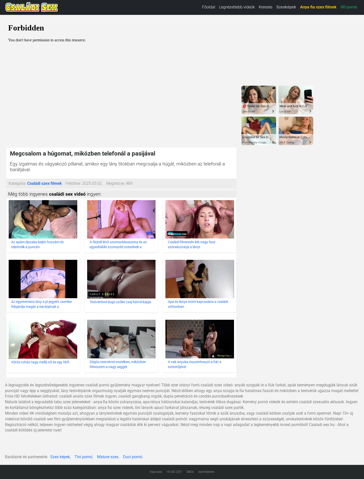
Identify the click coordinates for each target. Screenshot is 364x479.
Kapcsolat (156, 472)
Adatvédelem (206, 472)
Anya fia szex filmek (318, 7)
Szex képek (60, 456)
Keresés (265, 7)
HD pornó (348, 7)
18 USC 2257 (174, 472)
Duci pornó (132, 456)
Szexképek (286, 7)
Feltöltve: (73, 183)
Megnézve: (115, 183)
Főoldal (208, 7)
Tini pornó (83, 456)
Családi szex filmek (44, 183)
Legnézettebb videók (237, 7)
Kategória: (17, 183)
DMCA (190, 472)
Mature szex (107, 456)
